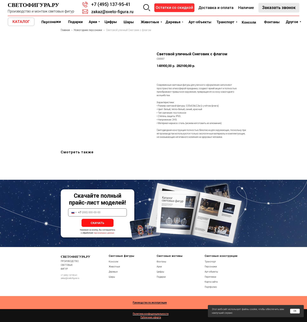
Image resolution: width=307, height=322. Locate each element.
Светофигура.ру (33, 5)
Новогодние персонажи (88, 30)
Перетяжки (210, 277)
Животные (114, 266)
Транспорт (210, 261)
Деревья (113, 271)
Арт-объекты (211, 271)
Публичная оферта (150, 317)
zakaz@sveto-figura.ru (112, 11)
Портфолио (211, 287)
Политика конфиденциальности (151, 313)
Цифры (160, 271)
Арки (159, 266)
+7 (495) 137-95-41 (110, 4)
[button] (278, 8)
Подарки (161, 277)
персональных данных (103, 233)
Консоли (113, 261)
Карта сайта (211, 282)
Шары (112, 277)
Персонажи (211, 266)
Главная (65, 30)
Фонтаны (161, 261)
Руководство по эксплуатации (150, 302)
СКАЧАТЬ (97, 223)
